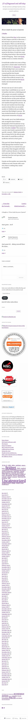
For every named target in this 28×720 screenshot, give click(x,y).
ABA (9, 465)
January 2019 (5, 552)
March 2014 (4, 646)
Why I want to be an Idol (8, 447)
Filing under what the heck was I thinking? (12, 454)
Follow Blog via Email (6, 284)
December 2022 (6, 516)
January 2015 (5, 628)
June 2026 (4, 495)
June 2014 (4, 641)
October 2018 (5, 556)
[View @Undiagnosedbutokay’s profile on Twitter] (4, 707)
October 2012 (5, 677)
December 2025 (6, 498)
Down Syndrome (7, 471)
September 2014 (6, 636)
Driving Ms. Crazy (6, 451)
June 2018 (4, 560)
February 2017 (5, 583)
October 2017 (5, 571)
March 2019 (4, 549)
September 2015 (6, 614)
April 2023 (4, 511)
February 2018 (5, 565)
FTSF (3, 474)
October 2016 (5, 590)
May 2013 (4, 664)
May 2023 (4, 509)
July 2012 (4, 683)
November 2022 (6, 518)
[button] (14, 344)
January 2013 (5, 672)
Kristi (22, 56)
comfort (23, 468)
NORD (13, 128)
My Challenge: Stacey (7, 456)
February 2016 (5, 605)
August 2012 (5, 681)
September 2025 (6, 504)
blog (15, 37)
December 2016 (5, 587)
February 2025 (5, 507)
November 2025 (5, 500)
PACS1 (22, 79)
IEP (7, 474)
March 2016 (4, 603)
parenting (21, 475)
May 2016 (4, 599)
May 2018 (4, 562)
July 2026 (4, 493)
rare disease (19, 698)
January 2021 (5, 525)
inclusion (8, 475)
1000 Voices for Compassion (7, 694)
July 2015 (4, 617)
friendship (20, 473)
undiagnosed (6, 483)
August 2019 (5, 545)
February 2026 (5, 497)
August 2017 (5, 572)
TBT (9, 478)
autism (18, 465)
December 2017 (5, 567)
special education (6, 699)
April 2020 (4, 533)
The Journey (5, 444)
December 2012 (5, 673)
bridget (10, 696)
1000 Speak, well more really (9, 442)
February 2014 (5, 648)
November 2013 (5, 654)
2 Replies (4, 33)
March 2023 (5, 513)
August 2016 (5, 594)
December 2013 (5, 652)
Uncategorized (14, 481)
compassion (5, 470)
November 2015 (5, 610)
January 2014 (5, 650)
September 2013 (6, 657)
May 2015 (4, 621)
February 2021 (5, 524)
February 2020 (5, 536)
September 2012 (6, 679)
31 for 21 (4, 465)
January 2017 (5, 585)
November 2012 (5, 675)
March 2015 (4, 625)
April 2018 (4, 563)
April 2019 (4, 547)
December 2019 (5, 540)
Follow (4, 298)
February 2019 (5, 551)
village (13, 483)
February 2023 (5, 515)
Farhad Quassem (13, 217)
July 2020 (4, 529)
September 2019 (6, 543)
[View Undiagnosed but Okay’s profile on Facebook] (2, 707)
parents (4, 477)
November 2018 (5, 554)
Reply (3, 231)
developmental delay (18, 470)
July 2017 (4, 574)
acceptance (19, 694)
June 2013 (4, 663)
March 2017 (4, 581)
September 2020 (6, 527)
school (9, 477)
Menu (14, 15)
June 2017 (4, 576)
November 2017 (5, 569)
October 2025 (5, 502)
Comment (21, 277)
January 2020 (5, 538)
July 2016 (4, 596)
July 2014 (4, 639)
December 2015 (5, 608)
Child (18, 468)
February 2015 (5, 627)
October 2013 (5, 655)
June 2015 (4, 619)
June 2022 (4, 522)
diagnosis (17, 67)
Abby (13, 465)
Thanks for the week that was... (9, 453)
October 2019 (5, 542)
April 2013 (4, 666)
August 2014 (5, 637)
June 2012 (4, 684)
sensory (14, 477)
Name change (5, 440)
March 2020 (5, 534)
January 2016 (5, 607)
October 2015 (5, 612)
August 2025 (5, 506)
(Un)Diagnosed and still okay (14, 3)
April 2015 (4, 623)
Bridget (16, 192)
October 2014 (5, 634)
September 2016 (6, 592)
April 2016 (4, 601)
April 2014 (4, 645)
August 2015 (5, 616)
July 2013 (4, 661)
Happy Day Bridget (6, 445)
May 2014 (4, 643)
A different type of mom (8, 449)
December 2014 (5, 630)
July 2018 (4, 558)
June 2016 (4, 598)
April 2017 (4, 580)
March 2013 (4, 668)
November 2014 (5, 632)
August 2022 (5, 520)
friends (13, 473)
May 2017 (4, 578)
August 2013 (5, 659)
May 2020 (4, 531)
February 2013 (5, 670)
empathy (16, 471)
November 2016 (5, 589)
